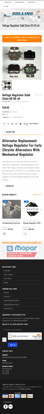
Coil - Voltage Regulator (16, 117)
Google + (16, 124)
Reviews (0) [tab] (10, 186)
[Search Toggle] (22, 18)
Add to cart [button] (25, 234)
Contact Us (7, 294)
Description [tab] (10, 132)
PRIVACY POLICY (20, 382)
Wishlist (6, 280)
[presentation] (4, 250)
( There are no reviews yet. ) (20, 101)
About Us (6, 290)
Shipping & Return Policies (11, 302)
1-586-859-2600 (7, 360)
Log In (6, 6)
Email (20, 124)
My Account (19, 2)
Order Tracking (8, 272)
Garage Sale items (20, 221)
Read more (4, 234)
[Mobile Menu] (39, 17)
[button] (33, 194)
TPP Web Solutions (25, 386)
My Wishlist (32, 2)
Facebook (4, 124)
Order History (8, 276)
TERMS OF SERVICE (8, 382)
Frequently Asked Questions (11, 298)
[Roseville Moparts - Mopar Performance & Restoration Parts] (6, 15)
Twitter (8, 124)
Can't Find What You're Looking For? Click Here (22, 38)
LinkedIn (12, 124)
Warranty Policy (8, 306)
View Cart (8, 2)
